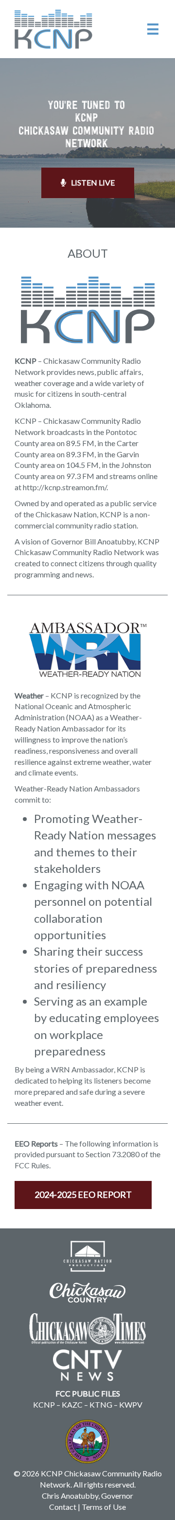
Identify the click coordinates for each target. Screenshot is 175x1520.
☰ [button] (152, 28)
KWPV (130, 1404)
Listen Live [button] (93, 182)
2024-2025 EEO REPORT (83, 1194)
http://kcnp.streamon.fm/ (64, 487)
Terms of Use (104, 1506)
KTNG (100, 1404)
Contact (62, 1506)
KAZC (72, 1404)
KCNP (44, 1404)
